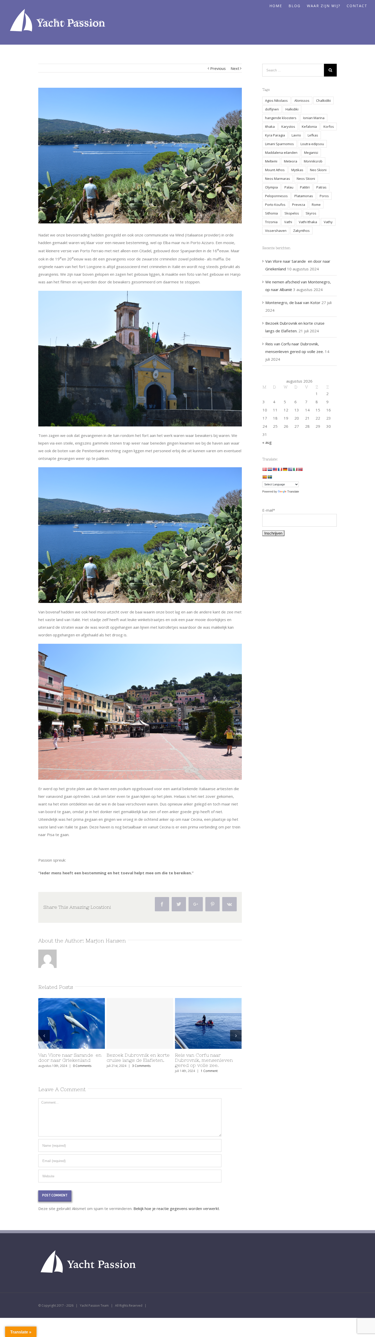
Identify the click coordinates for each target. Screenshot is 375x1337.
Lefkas (313, 135)
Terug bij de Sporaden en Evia (204, 1057)
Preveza (298, 204)
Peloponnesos (276, 196)
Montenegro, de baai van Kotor (292, 302)
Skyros (311, 213)
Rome (316, 204)
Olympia (271, 187)
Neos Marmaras (277, 178)
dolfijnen (272, 109)
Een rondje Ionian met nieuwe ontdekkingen (132, 1057)
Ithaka (270, 126)
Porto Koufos (275, 204)
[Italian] (295, 469)
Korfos (328, 126)
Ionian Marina (313, 118)
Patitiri (305, 187)
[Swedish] (269, 477)
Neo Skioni (318, 170)
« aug (267, 442)
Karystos (288, 126)
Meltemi (271, 161)
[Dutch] (269, 469)
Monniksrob (313, 161)
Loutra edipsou (312, 144)
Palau (288, 187)
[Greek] (290, 469)
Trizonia (271, 222)
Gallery (81, 1023)
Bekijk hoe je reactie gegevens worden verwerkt (176, 1208)
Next (235, 68)
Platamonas (303, 196)
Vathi (288, 222)
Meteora (290, 161)
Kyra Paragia (275, 135)
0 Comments (208, 1066)
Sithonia (271, 213)
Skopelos (291, 213)
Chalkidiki (323, 100)
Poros (324, 196)
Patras (321, 187)
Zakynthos (301, 230)
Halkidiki (291, 109)
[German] (285, 469)
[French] (280, 469)
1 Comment (149, 1066)
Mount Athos (275, 170)
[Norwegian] (300, 469)
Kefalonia (309, 126)
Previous (218, 68)
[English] (274, 469)
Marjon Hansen (105, 940)
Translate (293, 491)
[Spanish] (264, 477)
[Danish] (264, 469)
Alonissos (301, 100)
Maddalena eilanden (281, 152)
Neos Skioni (306, 178)
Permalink (62, 1023)
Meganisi (311, 152)
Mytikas (297, 170)
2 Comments (71, 1071)
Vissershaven (275, 230)
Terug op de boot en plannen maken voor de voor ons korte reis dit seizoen (71, 1060)
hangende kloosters (280, 118)
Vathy (328, 222)
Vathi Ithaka (308, 222)
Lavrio (296, 135)
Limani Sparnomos (279, 144)
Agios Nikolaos (276, 100)
